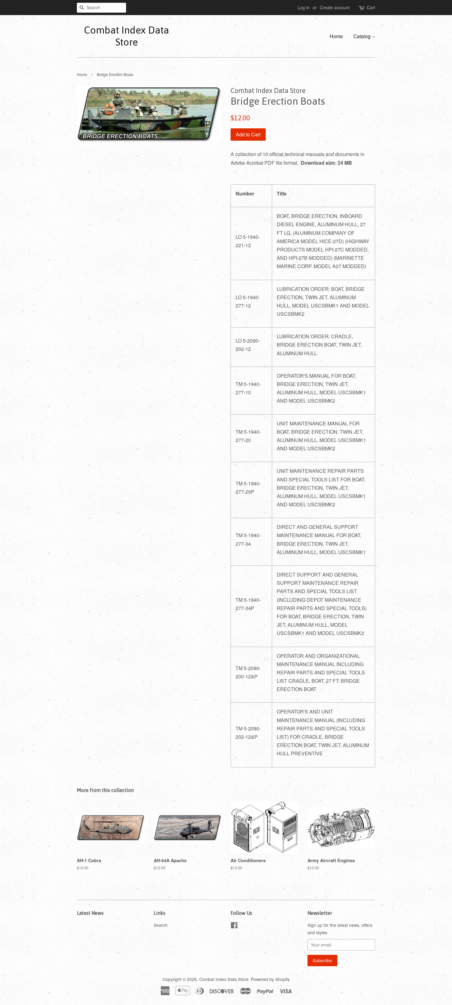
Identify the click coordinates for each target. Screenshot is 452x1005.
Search (161, 925)
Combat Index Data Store (126, 35)
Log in (304, 7)
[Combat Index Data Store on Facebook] (234, 926)
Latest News (90, 913)
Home (336, 36)
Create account (335, 7)
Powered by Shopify (270, 979)
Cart (371, 7)
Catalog (362, 36)
